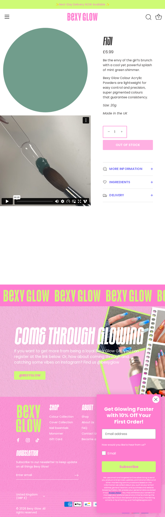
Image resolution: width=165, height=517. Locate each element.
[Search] (148, 17)
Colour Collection (61, 417)
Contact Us (90, 434)
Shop (85, 417)
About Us (88, 422)
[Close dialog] (155, 399)
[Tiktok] (37, 440)
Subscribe (128, 466)
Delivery (116, 195)
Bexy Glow (34, 509)
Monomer (56, 434)
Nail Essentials (58, 428)
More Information (125, 169)
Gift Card (55, 439)
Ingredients (119, 182)
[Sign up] (76, 475)
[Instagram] (28, 440)
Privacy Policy (115, 492)
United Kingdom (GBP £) (27, 496)
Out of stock (128, 145)
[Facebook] (18, 440)
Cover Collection (61, 422)
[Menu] (7, 16)
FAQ (84, 428)
